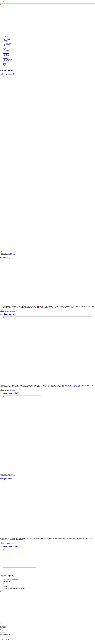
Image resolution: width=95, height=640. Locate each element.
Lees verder (68, 307)
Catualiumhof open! (7, 314)
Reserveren (8, 50)
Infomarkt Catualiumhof (9, 393)
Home (7, 38)
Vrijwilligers (8, 44)
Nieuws (4, 45)
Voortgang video (6, 479)
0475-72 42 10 (3, 632)
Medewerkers (9, 43)
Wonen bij (5, 40)
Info (6, 49)
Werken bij (5, 41)
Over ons (8, 39)
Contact (4, 46)
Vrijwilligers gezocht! (7, 74)
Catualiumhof (6, 36)
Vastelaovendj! (5, 257)
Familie (4, 48)
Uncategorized (12, 254)
